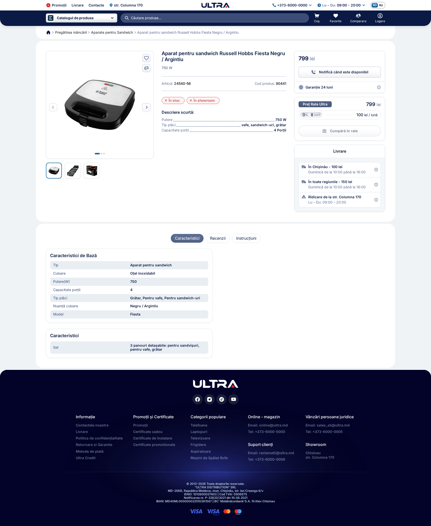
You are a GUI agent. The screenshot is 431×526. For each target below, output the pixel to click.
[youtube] (233, 399)
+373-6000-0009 (270, 459)
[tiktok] (221, 399)
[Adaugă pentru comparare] (146, 68)
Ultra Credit (86, 458)
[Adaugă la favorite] (146, 58)
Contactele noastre (92, 425)
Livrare (82, 431)
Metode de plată (90, 451)
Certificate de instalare (152, 438)
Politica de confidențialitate (99, 438)
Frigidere (198, 444)
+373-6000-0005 (328, 431)
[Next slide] (146, 107)
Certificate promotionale (154, 444)
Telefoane (199, 425)
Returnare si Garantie (94, 444)
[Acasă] (215, 5)
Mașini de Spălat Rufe (209, 458)
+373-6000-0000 (270, 431)
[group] (187, 238)
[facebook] (198, 399)
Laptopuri (199, 431)
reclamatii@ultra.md (276, 453)
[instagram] (210, 399)
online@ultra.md (273, 425)
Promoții (140, 425)
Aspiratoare (201, 451)
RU (381, 5)
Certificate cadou (148, 431)
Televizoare (200, 438)
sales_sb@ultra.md (333, 425)
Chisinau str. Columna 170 (320, 455)
